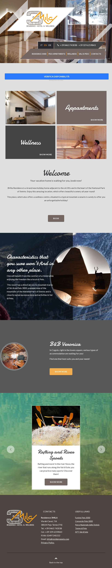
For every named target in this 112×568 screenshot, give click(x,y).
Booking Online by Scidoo (56, 80)
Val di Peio (84, 54)
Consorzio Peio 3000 (84, 521)
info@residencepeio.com (58, 539)
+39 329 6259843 (87, 45)
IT (41, 45)
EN (45, 45)
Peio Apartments (56, 54)
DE (49, 45)
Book (56, 218)
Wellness (72, 54)
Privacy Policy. (47, 542)
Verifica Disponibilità (56, 76)
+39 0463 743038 (68, 45)
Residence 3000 (39, 54)
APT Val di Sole (81, 532)
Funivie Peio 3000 (82, 517)
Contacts (96, 54)
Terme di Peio (81, 528)
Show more (61, 371)
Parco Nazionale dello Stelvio (87, 525)
